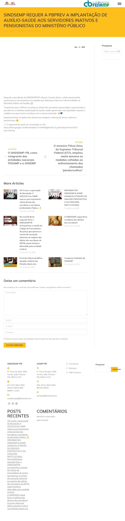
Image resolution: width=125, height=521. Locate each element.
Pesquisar (100, 364)
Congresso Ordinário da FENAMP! (74, 259)
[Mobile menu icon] (119, 4)
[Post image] (10, 194)
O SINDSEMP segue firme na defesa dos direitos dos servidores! (75, 220)
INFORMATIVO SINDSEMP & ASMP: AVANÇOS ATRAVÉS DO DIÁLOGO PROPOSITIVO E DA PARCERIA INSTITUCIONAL (75, 197)
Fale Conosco (75, 372)
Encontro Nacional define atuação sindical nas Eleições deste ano (31, 261)
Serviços (73, 368)
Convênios (73, 364)
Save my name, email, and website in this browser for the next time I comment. (37, 339)
